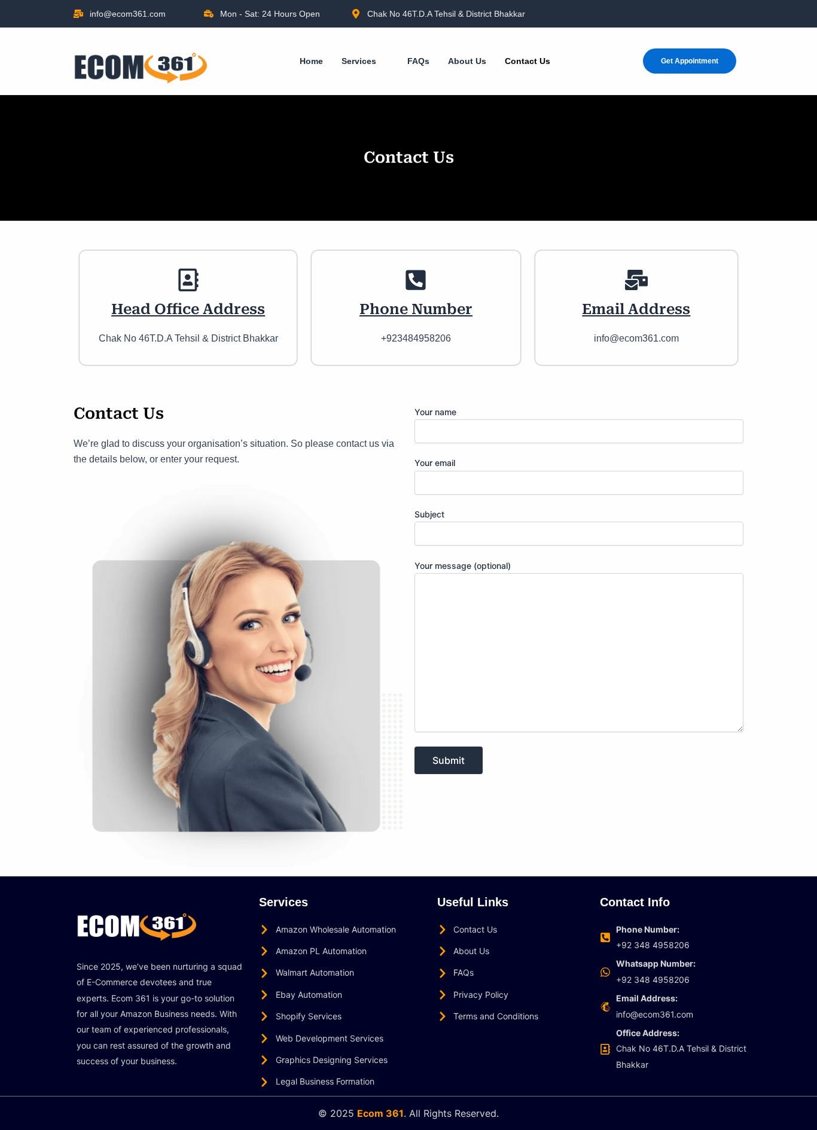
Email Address (636, 309)
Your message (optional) (462, 566)
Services (359, 61)
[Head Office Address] (188, 280)
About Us (467, 61)
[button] (365, 61)
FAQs (418, 61)
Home (311, 61)
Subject (429, 514)
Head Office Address (188, 309)
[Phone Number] (415, 280)
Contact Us (527, 61)
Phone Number (415, 309)
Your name (435, 412)
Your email (434, 463)
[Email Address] (636, 280)
